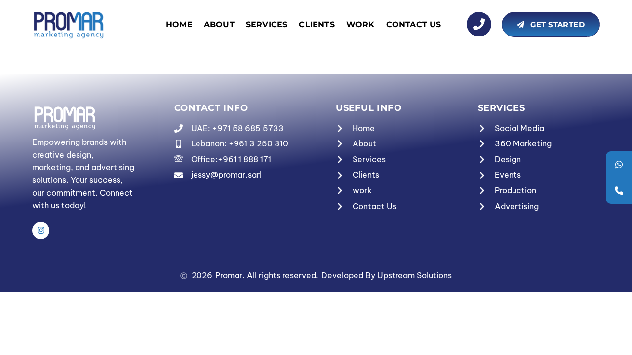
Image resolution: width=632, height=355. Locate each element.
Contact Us (413, 24)
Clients (316, 24)
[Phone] (619, 191)
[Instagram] (40, 230)
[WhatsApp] (619, 164)
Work (360, 24)
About (219, 24)
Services (267, 24)
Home (179, 24)
